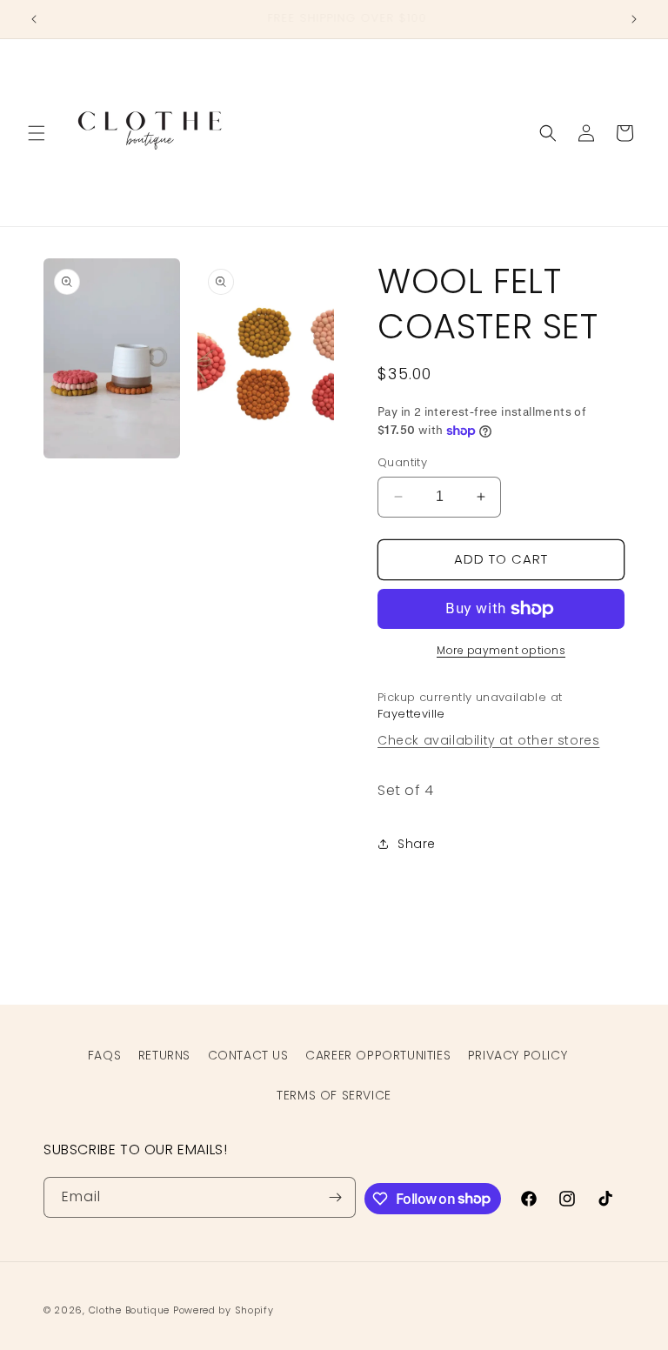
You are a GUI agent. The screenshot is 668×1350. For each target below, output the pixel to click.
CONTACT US (248, 1055)
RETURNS (164, 1055)
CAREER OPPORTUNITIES (378, 1055)
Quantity (402, 462)
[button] (36, 133)
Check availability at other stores (488, 740)
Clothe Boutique (129, 1310)
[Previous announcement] (34, 19)
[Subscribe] (336, 1197)
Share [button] (416, 843)
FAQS (104, 1055)
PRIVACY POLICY (517, 1055)
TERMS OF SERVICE (334, 1095)
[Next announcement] (634, 19)
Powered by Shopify (223, 1310)
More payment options (501, 650)
